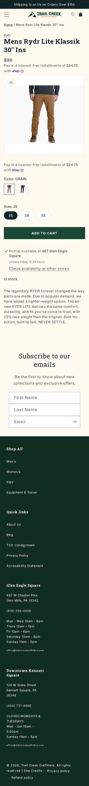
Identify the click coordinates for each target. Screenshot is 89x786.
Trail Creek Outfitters (37, 765)
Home (8, 24)
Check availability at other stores (39, 268)
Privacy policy (58, 771)
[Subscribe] (74, 422)
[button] (6, 14)
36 (27, 215)
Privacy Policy (17, 555)
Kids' (10, 482)
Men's (11, 461)
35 (10, 215)
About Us (13, 524)
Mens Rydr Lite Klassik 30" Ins (40, 24)
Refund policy (22, 777)
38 (43, 215)
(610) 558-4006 (18, 611)
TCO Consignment (20, 545)
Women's (13, 471)
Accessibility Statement (24, 566)
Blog (9, 535)
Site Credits (33, 770)
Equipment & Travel (21, 492)
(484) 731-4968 (19, 705)
